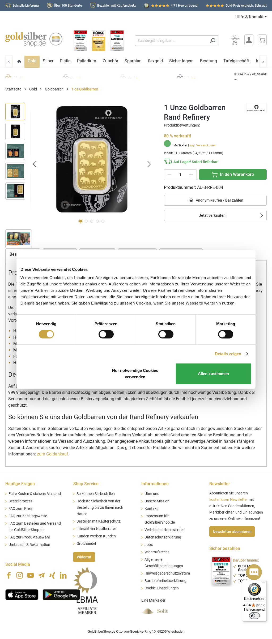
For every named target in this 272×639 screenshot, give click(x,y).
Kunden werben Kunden (96, 536)
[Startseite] (19, 62)
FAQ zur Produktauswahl (29, 537)
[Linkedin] (63, 575)
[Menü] (263, 583)
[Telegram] (41, 575)
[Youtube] (30, 575)
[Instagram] (19, 575)
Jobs (148, 544)
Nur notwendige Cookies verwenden (135, 373)
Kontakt (151, 508)
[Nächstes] (149, 164)
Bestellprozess (20, 501)
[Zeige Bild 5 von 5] (102, 221)
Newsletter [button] (219, 483)
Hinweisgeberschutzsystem (167, 573)
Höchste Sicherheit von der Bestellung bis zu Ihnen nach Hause (99, 507)
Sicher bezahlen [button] (224, 548)
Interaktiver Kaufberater (96, 529)
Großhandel (86, 543)
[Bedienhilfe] (235, 39)
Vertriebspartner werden (164, 530)
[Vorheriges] (35, 164)
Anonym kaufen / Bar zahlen (219, 200)
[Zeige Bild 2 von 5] (86, 221)
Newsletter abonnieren (232, 531)
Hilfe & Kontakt (249, 16)
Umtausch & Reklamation (29, 544)
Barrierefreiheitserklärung (165, 581)
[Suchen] (212, 40)
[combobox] (171, 40)
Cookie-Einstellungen (161, 588)
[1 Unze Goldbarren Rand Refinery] (92, 160)
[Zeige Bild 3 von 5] (91, 221)
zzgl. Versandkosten (203, 145)
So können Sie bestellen (95, 494)
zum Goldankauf (52, 454)
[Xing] (52, 575)
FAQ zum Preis (20, 508)
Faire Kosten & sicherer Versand (34, 494)
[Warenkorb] (262, 39)
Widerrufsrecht (156, 552)
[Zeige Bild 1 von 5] (80, 221)
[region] (79, 164)
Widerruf (84, 557)
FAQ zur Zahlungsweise (27, 516)
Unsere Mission (156, 501)
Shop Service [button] (86, 483)
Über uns (151, 494)
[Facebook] (8, 575)
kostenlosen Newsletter (228, 499)
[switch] (106, 334)
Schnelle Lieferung (25, 5)
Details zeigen (228, 353)
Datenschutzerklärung (162, 537)
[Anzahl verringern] (169, 174)
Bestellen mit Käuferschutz (98, 521)
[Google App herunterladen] (61, 594)
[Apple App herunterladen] (22, 594)
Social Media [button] (17, 564)
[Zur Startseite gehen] (33, 39)
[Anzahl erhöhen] (191, 174)
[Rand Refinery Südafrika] (256, 107)
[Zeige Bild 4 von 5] (97, 221)
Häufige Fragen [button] (20, 483)
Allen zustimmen (213, 373)
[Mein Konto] (248, 39)
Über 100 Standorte (68, 5)
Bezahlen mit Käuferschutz (116, 5)
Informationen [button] (155, 483)
